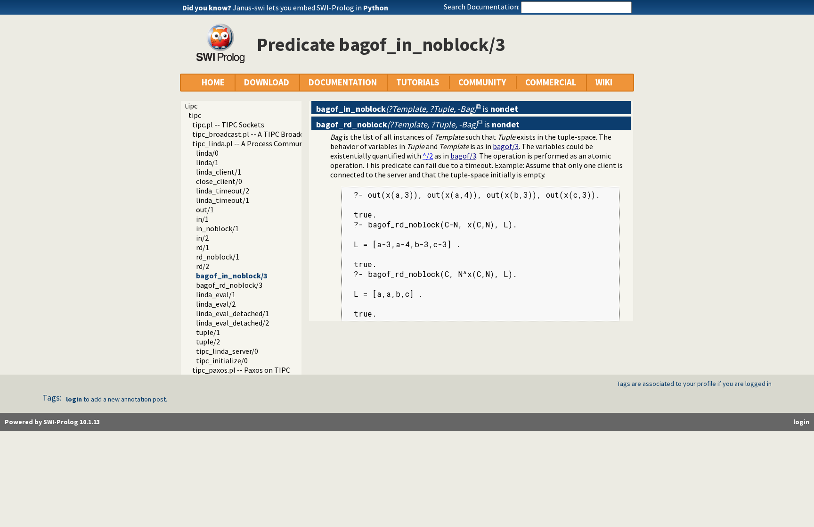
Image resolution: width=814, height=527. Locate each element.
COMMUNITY (482, 82)
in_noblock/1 (217, 228)
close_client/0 (219, 181)
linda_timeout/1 (222, 200)
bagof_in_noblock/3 (231, 275)
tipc (191, 105)
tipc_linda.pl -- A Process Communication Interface (275, 143)
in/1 (202, 219)
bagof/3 (506, 146)
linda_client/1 (218, 171)
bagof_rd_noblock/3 (229, 285)
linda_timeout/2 (222, 190)
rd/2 (202, 266)
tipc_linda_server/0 (227, 351)
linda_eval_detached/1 (232, 313)
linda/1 (207, 162)
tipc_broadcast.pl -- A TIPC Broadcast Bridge (264, 134)
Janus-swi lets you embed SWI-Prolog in (310, 7)
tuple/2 (208, 341)
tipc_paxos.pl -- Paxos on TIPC (241, 370)
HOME (213, 82)
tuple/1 (208, 332)
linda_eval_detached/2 (232, 322)
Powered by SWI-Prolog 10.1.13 (52, 422)
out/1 (205, 209)
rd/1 (202, 247)
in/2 (202, 238)
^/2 (428, 155)
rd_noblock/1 (217, 256)
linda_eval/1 (216, 294)
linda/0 (207, 153)
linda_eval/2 (216, 304)
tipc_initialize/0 (222, 360)
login (74, 399)
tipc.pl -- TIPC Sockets (228, 124)
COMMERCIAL (550, 82)
